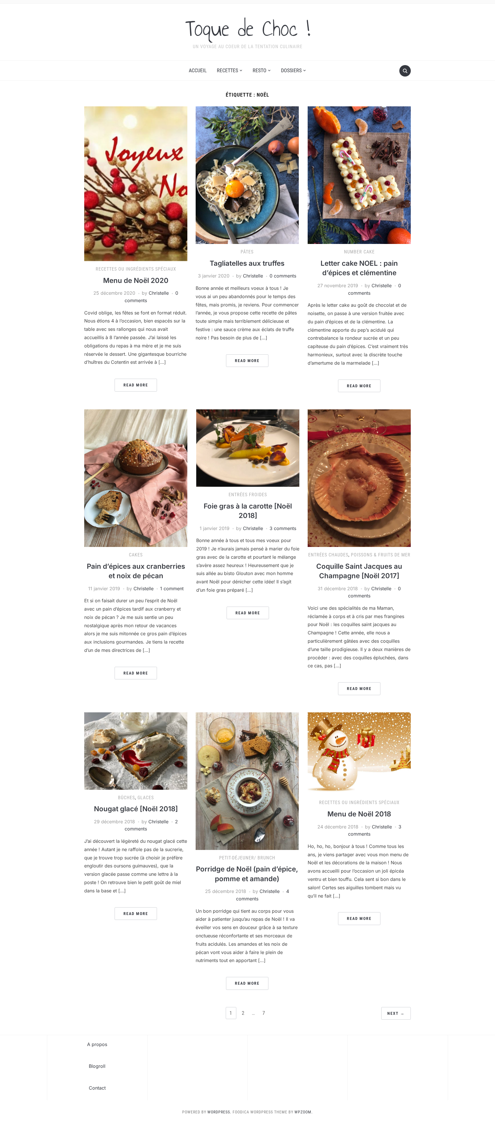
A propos (97, 1044)
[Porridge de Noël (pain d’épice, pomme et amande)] (247, 780)
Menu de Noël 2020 (135, 280)
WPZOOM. (303, 1112)
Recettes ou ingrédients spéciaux (136, 269)
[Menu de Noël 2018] (359, 753)
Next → (396, 1013)
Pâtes (247, 252)
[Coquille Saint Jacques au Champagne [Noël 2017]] (359, 477)
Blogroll (97, 1066)
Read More (135, 385)
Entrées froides (248, 494)
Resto (259, 70)
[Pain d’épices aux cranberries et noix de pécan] (135, 477)
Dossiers (291, 70)
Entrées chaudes (328, 555)
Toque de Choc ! (247, 28)
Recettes (227, 70)
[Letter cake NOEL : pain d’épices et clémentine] (359, 175)
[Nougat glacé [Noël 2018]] (135, 750)
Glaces (146, 797)
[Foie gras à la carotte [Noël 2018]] (247, 447)
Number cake (359, 252)
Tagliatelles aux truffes (247, 263)
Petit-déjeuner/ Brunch (247, 858)
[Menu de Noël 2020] (135, 183)
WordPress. (219, 1112)
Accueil (198, 70)
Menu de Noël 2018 (359, 814)
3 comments (283, 528)
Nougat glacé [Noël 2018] (136, 809)
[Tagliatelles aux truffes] (247, 175)
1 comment (172, 588)
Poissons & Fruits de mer (380, 555)
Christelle (159, 293)
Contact (97, 1088)
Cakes (136, 555)
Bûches (126, 797)
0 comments (283, 276)
